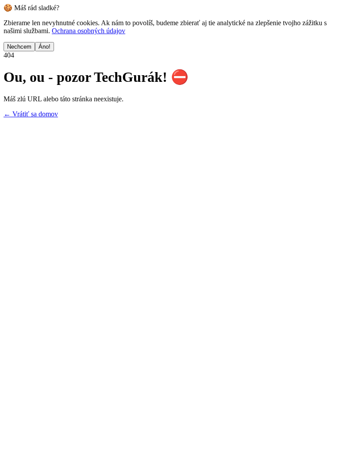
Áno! (44, 46)
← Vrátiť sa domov (31, 114)
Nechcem (19, 46)
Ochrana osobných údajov (88, 31)
